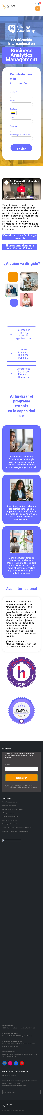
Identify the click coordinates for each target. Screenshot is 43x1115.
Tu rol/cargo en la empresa (20, 135)
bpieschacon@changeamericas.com (14, 1085)
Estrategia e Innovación (10, 824)
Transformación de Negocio (11, 802)
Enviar (21, 149)
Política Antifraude (9, 1092)
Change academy (8, 813)
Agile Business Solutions (10, 816)
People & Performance (9, 805)
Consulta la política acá (10, 1075)
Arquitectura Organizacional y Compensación (17, 827)
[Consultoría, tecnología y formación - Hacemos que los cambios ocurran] (9, 7)
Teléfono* (14, 109)
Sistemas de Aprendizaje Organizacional (15, 831)
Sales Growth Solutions (9, 820)
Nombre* (13, 92)
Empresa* (14, 126)
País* (12, 118)
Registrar (21, 778)
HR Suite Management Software (12, 809)
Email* (12, 101)
